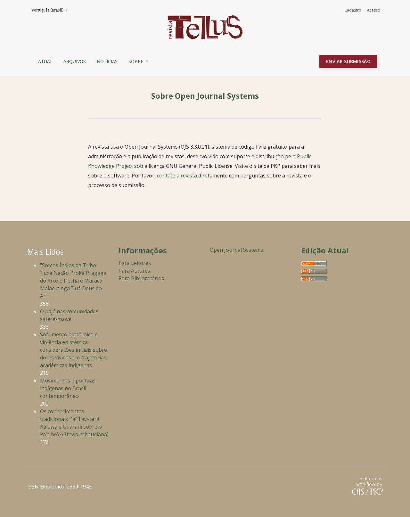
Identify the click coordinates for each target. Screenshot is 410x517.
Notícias (107, 61)
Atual (45, 61)
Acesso (373, 10)
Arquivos (74, 61)
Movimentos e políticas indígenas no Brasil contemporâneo (67, 388)
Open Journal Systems (236, 249)
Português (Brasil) (51, 10)
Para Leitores (135, 263)
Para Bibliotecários (141, 278)
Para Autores (134, 270)
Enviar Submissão (348, 61)
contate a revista (177, 175)
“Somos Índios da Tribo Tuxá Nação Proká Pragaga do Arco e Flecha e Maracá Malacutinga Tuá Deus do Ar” (73, 281)
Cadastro (352, 10)
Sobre (136, 61)
